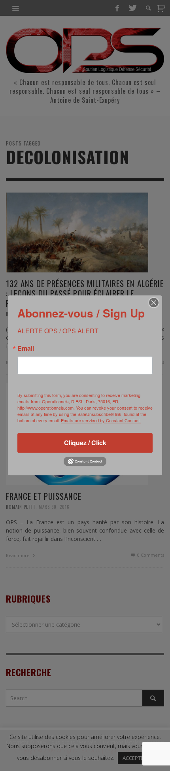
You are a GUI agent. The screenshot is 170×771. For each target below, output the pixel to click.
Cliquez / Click (85, 442)
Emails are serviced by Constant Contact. (101, 420)
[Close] (154, 302)
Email (25, 348)
